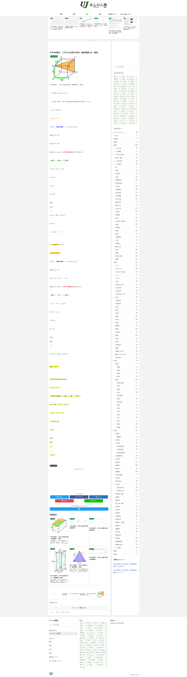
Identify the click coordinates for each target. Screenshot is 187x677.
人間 (126, 281)
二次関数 (126, 164)
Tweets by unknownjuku (117, 623)
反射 (126, 310)
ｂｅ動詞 (126, 547)
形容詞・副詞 (126, 494)
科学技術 (126, 345)
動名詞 (126, 468)
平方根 (126, 186)
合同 (126, 177)
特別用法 (126, 516)
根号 (126, 218)
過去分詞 (126, 535)
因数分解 (126, 180)
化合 (126, 297)
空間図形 (126, 237)
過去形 (126, 538)
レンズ (126, 278)
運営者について (53, 657)
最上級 (126, 506)
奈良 (127, 399)
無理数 (126, 227)
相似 (126, 230)
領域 (127, 370)
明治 (127, 414)
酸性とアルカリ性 (126, 354)
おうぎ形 (126, 148)
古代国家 (127, 395)
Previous (48, 28)
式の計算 (126, 199)
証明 (126, 250)
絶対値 (126, 243)
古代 (127, 392)
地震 (126, 316)
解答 (125, 551)
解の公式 (126, 246)
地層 (126, 313)
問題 (125, 142)
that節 (126, 433)
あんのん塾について (55, 661)
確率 (126, 234)
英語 (125, 430)
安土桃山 (127, 402)
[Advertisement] (79, 46)
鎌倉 (127, 427)
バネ (126, 275)
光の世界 (126, 288)
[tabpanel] (57, 28)
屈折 (126, 322)
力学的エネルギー (126, 294)
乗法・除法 (126, 158)
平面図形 (126, 189)
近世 (127, 424)
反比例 (126, 173)
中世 (127, 386)
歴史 (126, 380)
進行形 (126, 532)
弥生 (127, 411)
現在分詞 (126, 519)
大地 (126, 319)
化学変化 (126, 303)
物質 (126, 335)
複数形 (126, 528)
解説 (125, 554)
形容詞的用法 (127, 452)
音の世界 (126, 357)
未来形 (126, 509)
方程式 (126, 211)
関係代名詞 (126, 544)
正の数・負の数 (126, 221)
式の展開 (126, 196)
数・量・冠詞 (126, 503)
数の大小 (126, 205)
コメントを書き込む (79, 608)
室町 (127, 405)
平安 (127, 408)
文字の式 (126, 208)
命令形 (126, 478)
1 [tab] (91, 40)
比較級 (126, 513)
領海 (127, 373)
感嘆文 (126, 497)
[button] (136, 67)
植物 (126, 329)
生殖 (126, 338)
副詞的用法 (127, 446)
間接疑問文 (126, 541)
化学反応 (126, 300)
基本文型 (126, 481)
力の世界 (126, 291)
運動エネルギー (126, 351)
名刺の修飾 (126, 475)
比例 (126, 224)
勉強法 (125, 139)
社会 (125, 360)
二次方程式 (126, 161)
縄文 (127, 421)
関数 (126, 259)
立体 (126, 240)
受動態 (126, 471)
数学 (125, 145)
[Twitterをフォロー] (79, 509)
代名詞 (126, 459)
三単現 (126, 440)
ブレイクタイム (125, 132)
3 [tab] (95, 40)
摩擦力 (126, 326)
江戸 (127, 418)
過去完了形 (127, 490)
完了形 (126, 484)
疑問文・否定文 (126, 522)
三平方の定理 (54, 465)
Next (138, 28)
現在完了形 (127, 487)
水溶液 (126, 332)
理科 (125, 262)
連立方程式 (126, 256)
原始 (127, 389)
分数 (126, 170)
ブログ (125, 135)
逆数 (126, 253)
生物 (126, 341)
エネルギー (126, 269)
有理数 (126, 215)
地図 (127, 367)
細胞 (126, 348)
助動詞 (126, 465)
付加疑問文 (126, 456)
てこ (126, 265)
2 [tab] (93, 40)
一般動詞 (126, 437)
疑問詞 (126, 525)
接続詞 (126, 500)
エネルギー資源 (126, 272)
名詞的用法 (127, 449)
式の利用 (126, 192)
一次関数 (126, 151)
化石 (126, 307)
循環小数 (126, 202)
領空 (127, 376)
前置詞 (126, 462)
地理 (126, 364)
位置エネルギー (126, 284)
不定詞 (126, 443)
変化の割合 (126, 183)
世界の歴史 (127, 383)
